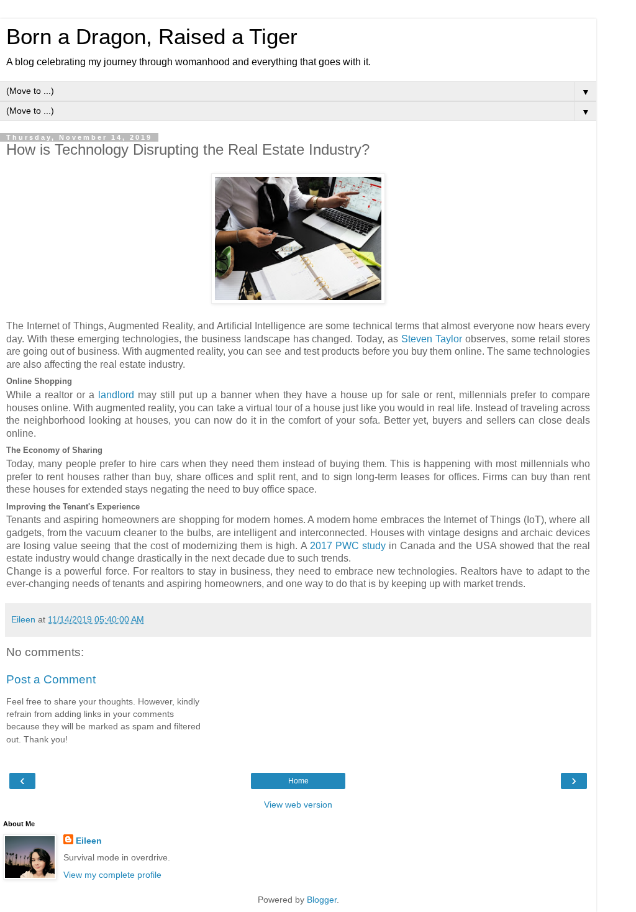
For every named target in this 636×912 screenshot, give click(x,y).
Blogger (322, 900)
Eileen (89, 841)
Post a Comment (51, 679)
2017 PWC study (348, 545)
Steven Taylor (431, 339)
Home (298, 781)
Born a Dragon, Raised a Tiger (152, 36)
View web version (298, 804)
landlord (116, 395)
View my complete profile (112, 875)
